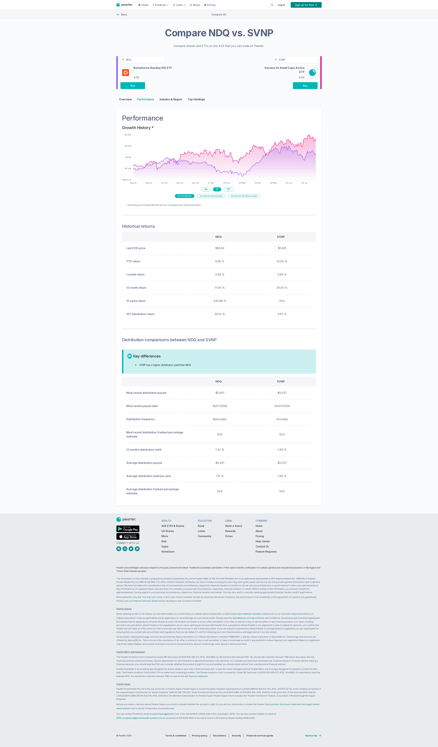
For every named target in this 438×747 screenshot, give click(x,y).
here (244, 644)
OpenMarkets (239, 618)
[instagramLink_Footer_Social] (126, 548)
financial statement (198, 676)
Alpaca (254, 618)
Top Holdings (196, 99)
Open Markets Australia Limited (253, 614)
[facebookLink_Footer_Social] (119, 548)
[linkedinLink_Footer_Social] (138, 548)
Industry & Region (171, 99)
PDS (246, 657)
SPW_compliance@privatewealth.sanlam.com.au (140, 718)
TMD (286, 657)
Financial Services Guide (145, 601)
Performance (145, 99)
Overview (125, 99)
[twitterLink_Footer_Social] (132, 548)
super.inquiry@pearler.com (165, 714)
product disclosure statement (286, 704)
